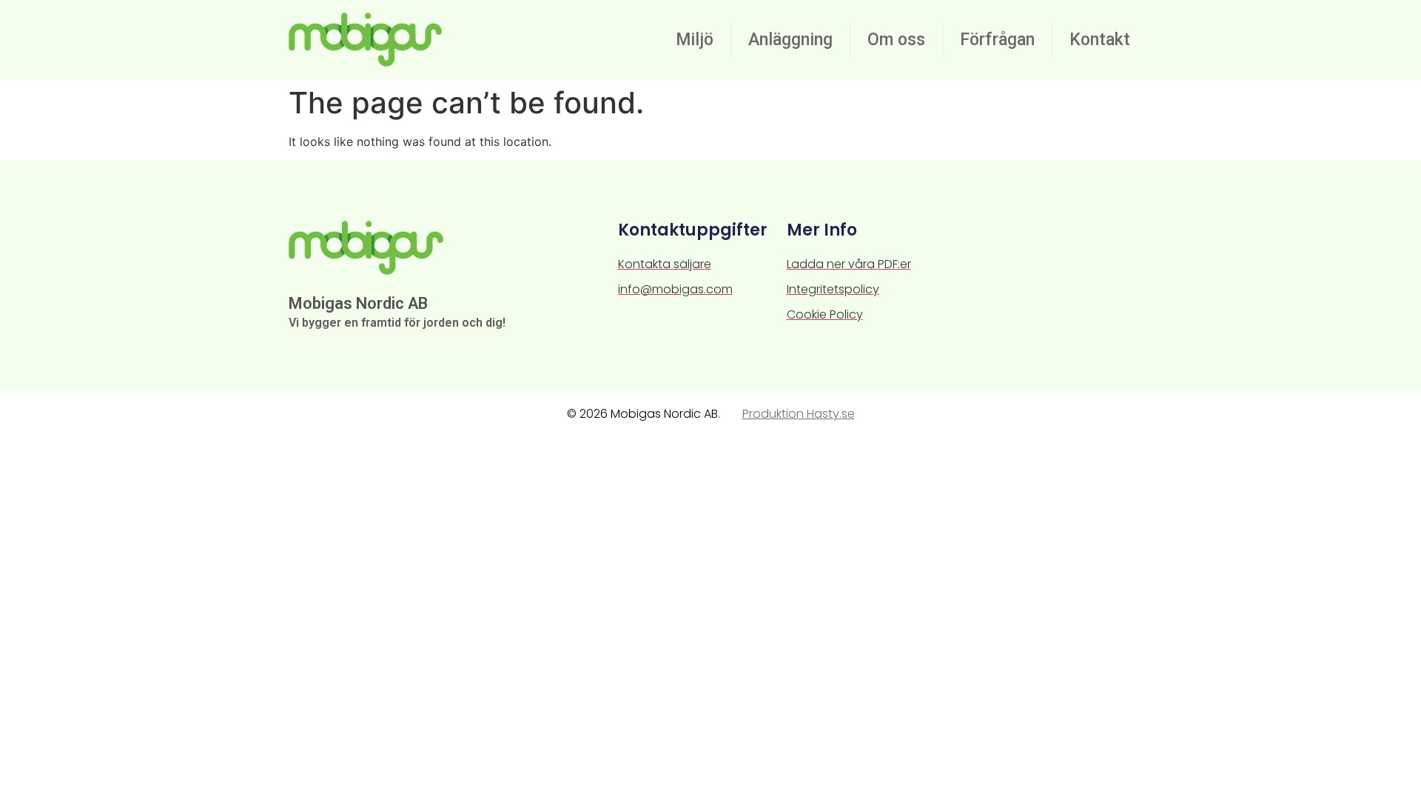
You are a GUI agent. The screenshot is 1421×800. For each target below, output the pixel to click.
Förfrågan (997, 40)
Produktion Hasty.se (798, 413)
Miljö (694, 40)
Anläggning (790, 40)
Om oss (896, 40)
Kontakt (1099, 40)
